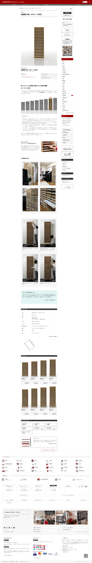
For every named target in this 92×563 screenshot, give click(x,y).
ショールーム (35, 4)
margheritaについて (66, 161)
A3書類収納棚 (41, 92)
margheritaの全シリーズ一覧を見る (49, 450)
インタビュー (57, 4)
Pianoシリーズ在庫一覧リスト (50, 299)
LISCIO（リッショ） (66, 123)
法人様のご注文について (24, 495)
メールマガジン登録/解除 (66, 168)
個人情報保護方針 (11, 561)
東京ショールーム (67, 129)
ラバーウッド (64, 100)
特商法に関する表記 (5, 561)
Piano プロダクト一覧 (45, 78)
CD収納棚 (48, 424)
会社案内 (17, 561)
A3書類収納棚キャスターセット (51, 428)
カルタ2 (64, 68)
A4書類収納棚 (24, 424)
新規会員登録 (65, 166)
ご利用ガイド (78, 4)
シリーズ (67, 4)
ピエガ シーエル (64, 91)
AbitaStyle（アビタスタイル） (67, 120)
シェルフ (64, 61)
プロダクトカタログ (65, 134)
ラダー (64, 83)
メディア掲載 (65, 142)
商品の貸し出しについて (66, 182)
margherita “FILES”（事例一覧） (9, 531)
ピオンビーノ (64, 95)
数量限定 (65, 132)
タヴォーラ (64, 108)
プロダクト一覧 (25, 4)
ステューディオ (64, 106)
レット (63, 85)
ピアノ (64, 87)
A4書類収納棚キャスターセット (39, 428)
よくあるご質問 (65, 137)
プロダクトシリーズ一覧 (69, 112)
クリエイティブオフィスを (68, 495)
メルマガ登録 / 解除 (24, 500)
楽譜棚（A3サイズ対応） (26, 432)
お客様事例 (46, 4)
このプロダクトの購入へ (53, 336)
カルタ (63, 66)
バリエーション (44, 76)
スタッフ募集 (21, 561)
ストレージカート (65, 102)
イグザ (63, 78)
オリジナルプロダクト (6, 456)
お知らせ (25, 561)
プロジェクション (65, 98)
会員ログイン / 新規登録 (9, 500)
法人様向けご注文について (67, 175)
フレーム (64, 81)
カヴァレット (64, 72)
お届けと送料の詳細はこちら (9, 555)
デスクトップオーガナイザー (66, 74)
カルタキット (64, 70)
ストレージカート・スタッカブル (66, 104)
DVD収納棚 (24, 428)
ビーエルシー (64, 64)
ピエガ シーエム (64, 93)
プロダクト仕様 (44, 74)
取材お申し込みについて (66, 180)
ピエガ (64, 89)
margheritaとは (14, 4)
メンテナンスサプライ (66, 125)
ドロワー (64, 76)
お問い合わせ (9, 502)
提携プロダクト (5, 475)
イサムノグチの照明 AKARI (67, 118)
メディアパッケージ (65, 110)
